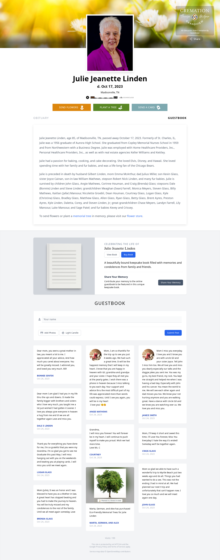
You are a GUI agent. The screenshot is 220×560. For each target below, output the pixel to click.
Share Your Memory (170, 282)
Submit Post (173, 332)
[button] (110, 485)
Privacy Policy (101, 546)
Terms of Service (118, 546)
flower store (134, 216)
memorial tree (82, 216)
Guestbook (177, 118)
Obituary (41, 118)
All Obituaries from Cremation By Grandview (195, 31)
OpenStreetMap (113, 551)
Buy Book (128, 254)
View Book (112, 254)
